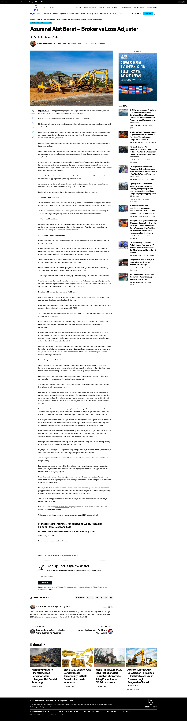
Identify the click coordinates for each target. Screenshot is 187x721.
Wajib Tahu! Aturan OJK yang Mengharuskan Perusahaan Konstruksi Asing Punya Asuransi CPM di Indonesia (109, 676)
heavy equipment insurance (69, 556)
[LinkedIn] (112, 607)
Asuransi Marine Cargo (125, 7)
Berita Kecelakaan (112, 7)
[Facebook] (133, 13)
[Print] (56, 37)
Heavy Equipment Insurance (41, 23)
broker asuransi (61, 507)
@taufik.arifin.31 (81, 617)
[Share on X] (35, 37)
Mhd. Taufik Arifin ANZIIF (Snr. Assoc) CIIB (54, 44)
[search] (155, 14)
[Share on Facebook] (31, 37)
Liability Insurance (139, 7)
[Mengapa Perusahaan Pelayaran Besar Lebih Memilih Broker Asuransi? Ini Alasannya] (123, 262)
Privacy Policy (28, 2)
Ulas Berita (101, 7)
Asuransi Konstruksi (152, 7)
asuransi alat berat (53, 556)
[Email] (49, 37)
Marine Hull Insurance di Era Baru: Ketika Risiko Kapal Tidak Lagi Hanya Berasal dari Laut (142, 276)
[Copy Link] (53, 37)
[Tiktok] (140, 13)
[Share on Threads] (45, 37)
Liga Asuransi (43, 111)
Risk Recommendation (90, 7)
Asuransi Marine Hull (136, 268)
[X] (135, 13)
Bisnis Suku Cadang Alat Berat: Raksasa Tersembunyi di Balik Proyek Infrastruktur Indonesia (77, 676)
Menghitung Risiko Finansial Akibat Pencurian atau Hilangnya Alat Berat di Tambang (44, 676)
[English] (114, 13)
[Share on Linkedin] (42, 37)
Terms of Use (40, 2)
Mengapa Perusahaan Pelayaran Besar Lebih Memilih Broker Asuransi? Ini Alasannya (142, 262)
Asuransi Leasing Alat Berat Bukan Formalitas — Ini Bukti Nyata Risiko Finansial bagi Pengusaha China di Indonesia (140, 677)
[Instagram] (109, 607)
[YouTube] (138, 13)
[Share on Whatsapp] (38, 37)
